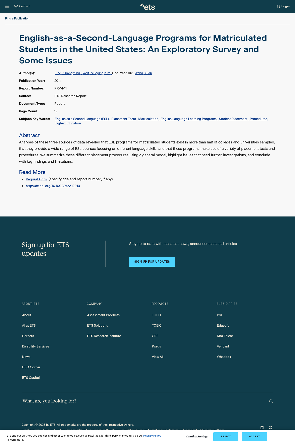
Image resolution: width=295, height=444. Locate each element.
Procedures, (259, 119)
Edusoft (223, 325)
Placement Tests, (124, 119)
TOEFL (157, 315)
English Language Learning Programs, (189, 119)
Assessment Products (103, 315)
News (26, 357)
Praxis (156, 346)
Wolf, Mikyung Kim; (97, 73)
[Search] (271, 401)
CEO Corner (31, 367)
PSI (219, 315)
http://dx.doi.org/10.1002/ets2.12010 (53, 186)
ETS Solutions (97, 325)
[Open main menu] (7, 6)
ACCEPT (254, 436)
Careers (28, 336)
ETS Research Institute (104, 336)
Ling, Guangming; (68, 73)
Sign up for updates (152, 261)
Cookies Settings (197, 436)
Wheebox (224, 357)
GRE (155, 336)
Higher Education (68, 123)
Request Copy (36, 179)
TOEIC (157, 325)
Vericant (223, 346)
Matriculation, (149, 119)
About (26, 315)
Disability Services (35, 346)
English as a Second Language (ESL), (83, 119)
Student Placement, (234, 119)
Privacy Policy (152, 435)
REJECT (226, 436)
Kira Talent (225, 336)
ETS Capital (31, 378)
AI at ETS (29, 325)
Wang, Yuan (143, 73)
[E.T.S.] (147, 6)
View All (158, 357)
